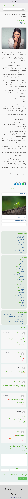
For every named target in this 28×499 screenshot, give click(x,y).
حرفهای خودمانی (20, 270)
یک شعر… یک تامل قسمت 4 (20, 223)
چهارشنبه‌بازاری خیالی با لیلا (18, 236)
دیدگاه (25, 453)
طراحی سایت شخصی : (17, 497)
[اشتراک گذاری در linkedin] (15, 184)
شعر (23, 281)
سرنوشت (19, 318)
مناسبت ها (21, 292)
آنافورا (22, 260)
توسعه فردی (21, 266)
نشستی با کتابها (20, 296)
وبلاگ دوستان (21, 304)
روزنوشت (22, 276)
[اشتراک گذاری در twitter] (20, 184)
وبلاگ (21, 22)
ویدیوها (22, 307)
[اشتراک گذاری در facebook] (25, 184)
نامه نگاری (22, 294)
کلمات (22, 286)
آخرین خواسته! (23, 193)
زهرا (23, 318)
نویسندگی (22, 299)
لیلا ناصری (20, 333)
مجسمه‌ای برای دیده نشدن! (18, 246)
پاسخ (24, 346)
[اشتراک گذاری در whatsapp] (23, 184)
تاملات (22, 265)
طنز (23, 283)
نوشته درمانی (21, 297)
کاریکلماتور (22, 284)
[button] (4, 6)
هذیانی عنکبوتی (20, 242)
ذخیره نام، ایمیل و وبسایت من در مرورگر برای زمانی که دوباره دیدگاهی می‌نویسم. (14, 475)
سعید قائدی (12, 497)
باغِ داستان (21, 249)
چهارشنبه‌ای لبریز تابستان (18, 250)
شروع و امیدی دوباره (22, 217)
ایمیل (16, 468)
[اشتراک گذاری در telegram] (18, 184)
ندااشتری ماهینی (18, 411)
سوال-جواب (21, 279)
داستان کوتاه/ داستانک (19, 274)
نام (26, 468)
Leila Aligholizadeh (19, 321)
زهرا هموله (19, 367)
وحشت (22, 305)
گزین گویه (22, 288)
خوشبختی (22, 252)
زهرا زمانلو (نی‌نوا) (16, 6)
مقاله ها (22, 291)
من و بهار (22, 247)
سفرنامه (22, 278)
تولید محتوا (21, 268)
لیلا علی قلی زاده (20, 315)
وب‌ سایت (7, 468)
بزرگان (22, 261)
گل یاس (22, 239)
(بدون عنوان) (21, 241)
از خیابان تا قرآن (20, 237)
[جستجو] (4, 9)
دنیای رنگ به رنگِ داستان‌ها (20, 220)
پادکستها (22, 263)
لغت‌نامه (22, 289)
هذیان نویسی (21, 301)
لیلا (23, 320)
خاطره (22, 271)
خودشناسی (21, 273)
